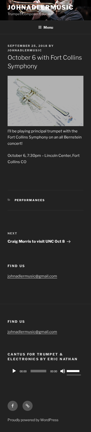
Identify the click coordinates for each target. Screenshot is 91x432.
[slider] (74, 370)
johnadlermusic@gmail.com (32, 276)
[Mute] (62, 371)
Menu (48, 27)
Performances (30, 200)
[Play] (14, 371)
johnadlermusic (41, 7)
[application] (45, 371)
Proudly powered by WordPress (33, 420)
